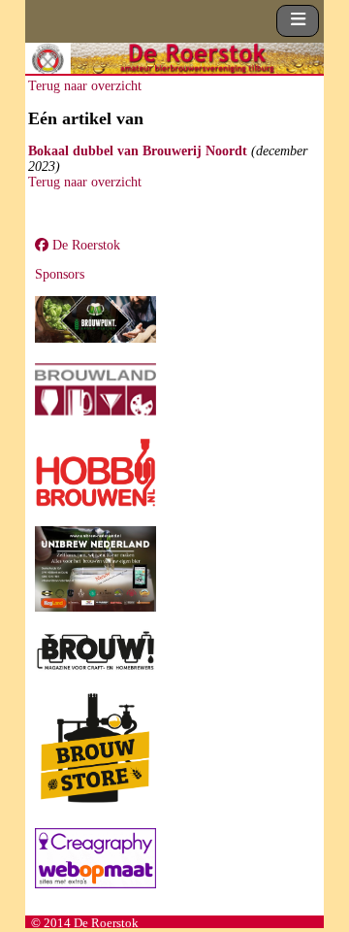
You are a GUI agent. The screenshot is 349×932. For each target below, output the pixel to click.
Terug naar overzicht (85, 86)
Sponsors (59, 274)
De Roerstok (84, 245)
